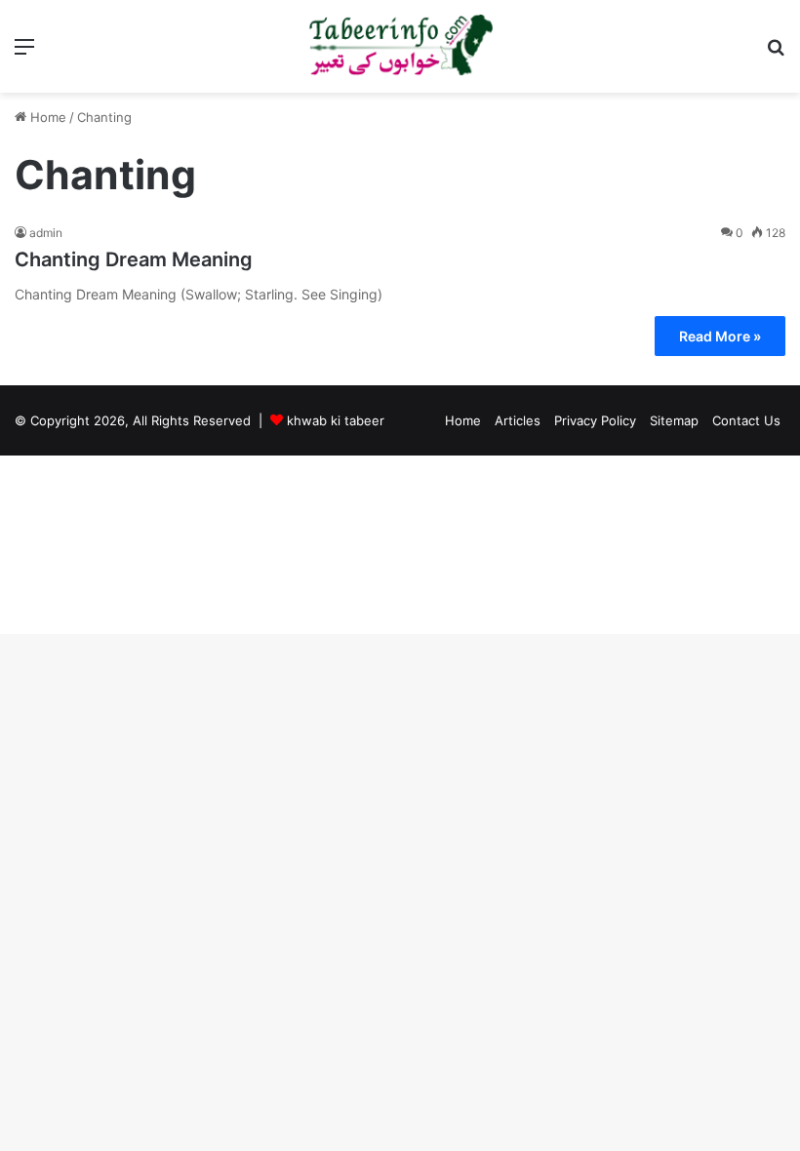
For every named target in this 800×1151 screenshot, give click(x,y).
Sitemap (674, 420)
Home (46, 117)
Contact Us (746, 420)
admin (45, 232)
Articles (517, 420)
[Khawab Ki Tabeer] (400, 46)
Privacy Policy (595, 420)
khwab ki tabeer (335, 420)
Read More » (720, 336)
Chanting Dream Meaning (134, 259)
